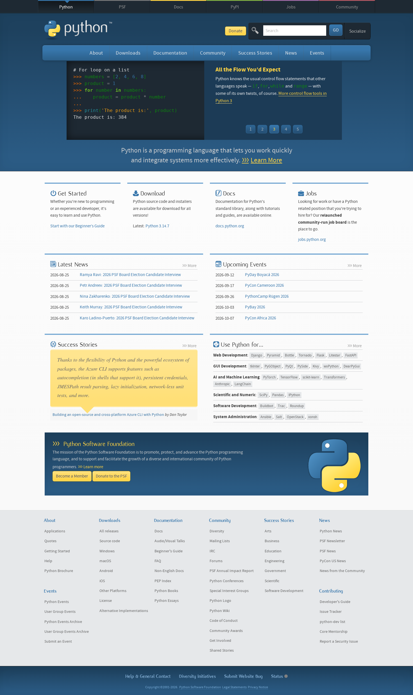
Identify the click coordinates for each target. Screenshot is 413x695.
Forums (216, 561)
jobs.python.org (312, 239)
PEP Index (163, 581)
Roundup (297, 406)
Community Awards (226, 631)
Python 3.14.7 (157, 226)
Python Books (166, 591)
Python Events (56, 602)
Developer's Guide (335, 602)
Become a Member (72, 476)
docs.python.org (229, 226)
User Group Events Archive (66, 631)
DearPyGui (352, 366)
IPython (294, 395)
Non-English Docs (169, 571)
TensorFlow (289, 377)
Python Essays (167, 600)
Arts (268, 531)
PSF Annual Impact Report (232, 571)
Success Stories (255, 53)
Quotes (50, 541)
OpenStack (295, 417)
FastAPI (350, 355)
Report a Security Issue (339, 641)
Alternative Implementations (123, 611)
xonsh (312, 417)
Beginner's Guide (169, 551)
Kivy (316, 366)
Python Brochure (58, 571)
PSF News (328, 551)
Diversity (217, 531)
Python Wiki (220, 611)
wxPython (331, 366)
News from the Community (342, 571)
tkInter (255, 366)
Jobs (291, 7)
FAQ (158, 561)
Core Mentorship (334, 631)
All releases (109, 531)
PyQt (289, 366)
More (192, 265)
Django (256, 355)
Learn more (93, 467)
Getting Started (57, 551)
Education (273, 551)
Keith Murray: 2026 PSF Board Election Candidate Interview (131, 307)
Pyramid (273, 355)
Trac (281, 406)
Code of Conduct (224, 620)
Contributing (331, 591)
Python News (331, 531)
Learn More (266, 160)
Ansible (265, 417)
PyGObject (272, 366)
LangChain (243, 384)
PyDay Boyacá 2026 (262, 274)
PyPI (235, 7)
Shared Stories (222, 650)
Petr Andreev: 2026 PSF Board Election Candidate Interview (131, 285)
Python (66, 7)
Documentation (170, 53)
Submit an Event (58, 641)
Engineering (274, 561)
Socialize (357, 31)
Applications (54, 531)
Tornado (305, 355)
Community (347, 7)
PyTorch (269, 377)
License (105, 600)
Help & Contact (148, 676)
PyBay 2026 (255, 307)
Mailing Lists (220, 541)
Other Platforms (112, 591)
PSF (122, 7)
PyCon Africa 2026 (260, 318)
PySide (303, 366)
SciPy (263, 395)
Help (48, 561)
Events (317, 53)
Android (106, 571)
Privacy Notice (258, 687)
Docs (178, 7)
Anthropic (222, 384)
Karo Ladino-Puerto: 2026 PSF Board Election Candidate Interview (137, 318)
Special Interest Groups (229, 591)
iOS (102, 581)
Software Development (284, 591)
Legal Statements (234, 687)
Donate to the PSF (111, 476)
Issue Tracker (331, 611)
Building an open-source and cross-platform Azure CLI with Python (108, 414)
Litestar (334, 355)
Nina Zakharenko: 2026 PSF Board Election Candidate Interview (135, 296)
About (96, 53)
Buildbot (266, 406)
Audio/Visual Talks (170, 541)
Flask (320, 355)
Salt (279, 417)
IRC (212, 551)
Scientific (272, 581)
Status (277, 676)
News (291, 53)
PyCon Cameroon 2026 (264, 285)
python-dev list (332, 622)
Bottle (289, 355)
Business (272, 541)
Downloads (128, 53)
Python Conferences (227, 581)
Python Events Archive (63, 622)
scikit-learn (311, 377)
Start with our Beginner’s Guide (77, 226)
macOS (105, 561)
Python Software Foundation (99, 444)
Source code (109, 541)
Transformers (334, 377)
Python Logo (220, 600)
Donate (235, 30)
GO (336, 30)
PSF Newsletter (332, 541)
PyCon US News (333, 561)
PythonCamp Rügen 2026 (267, 296)
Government (275, 571)
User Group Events (60, 611)
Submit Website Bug (243, 676)
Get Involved (220, 640)
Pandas (277, 395)
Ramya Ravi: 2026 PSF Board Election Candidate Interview (130, 274)
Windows (107, 551)
